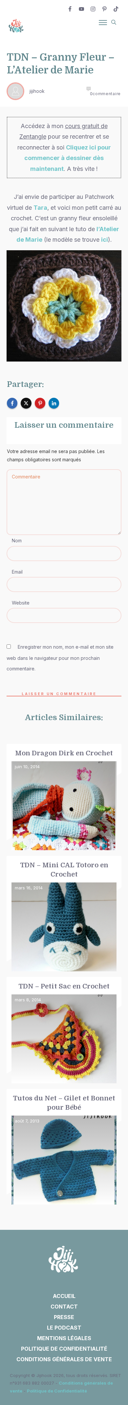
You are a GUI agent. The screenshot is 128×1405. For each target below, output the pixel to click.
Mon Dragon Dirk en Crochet (64, 797)
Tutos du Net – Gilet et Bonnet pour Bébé (64, 1147)
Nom (17, 540)
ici (104, 239)
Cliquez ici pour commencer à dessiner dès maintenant (67, 158)
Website (21, 603)
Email (17, 572)
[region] (64, 1338)
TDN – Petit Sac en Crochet (64, 1030)
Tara (40, 207)
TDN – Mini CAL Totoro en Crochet (64, 914)
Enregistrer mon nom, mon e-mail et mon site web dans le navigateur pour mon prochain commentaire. (60, 657)
